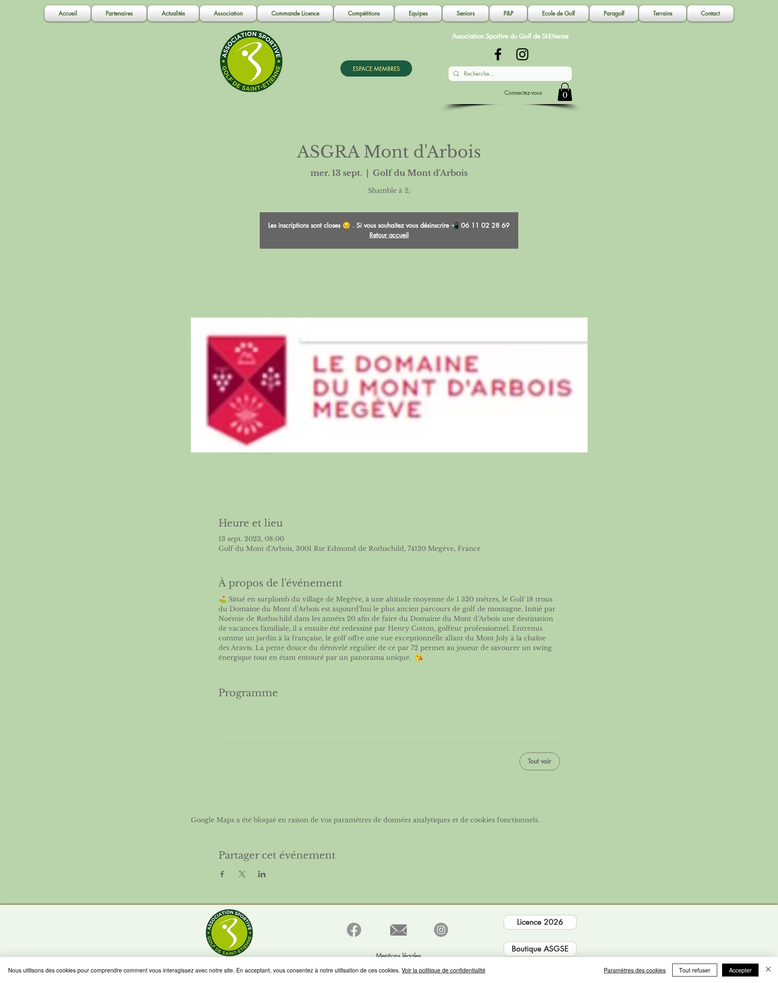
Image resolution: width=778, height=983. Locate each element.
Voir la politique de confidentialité (443, 970)
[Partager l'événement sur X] (242, 874)
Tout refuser (694, 970)
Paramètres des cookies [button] (635, 970)
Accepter (740, 970)
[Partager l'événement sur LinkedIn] (262, 874)
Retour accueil (389, 235)
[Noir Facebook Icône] (498, 54)
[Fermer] (768, 970)
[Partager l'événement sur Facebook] (222, 874)
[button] (228, 13)
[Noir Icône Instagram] (522, 54)
